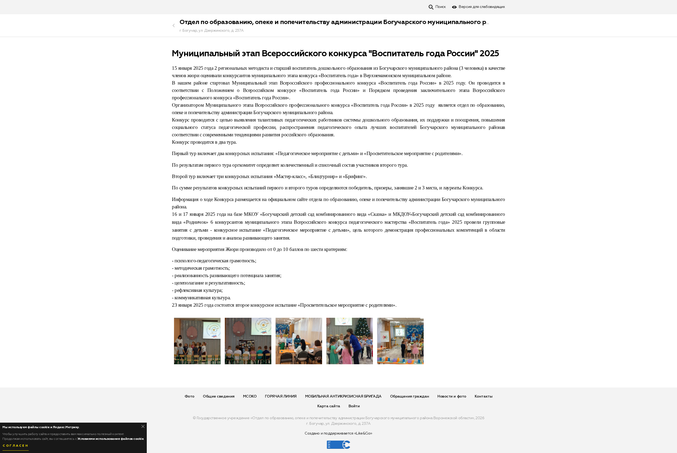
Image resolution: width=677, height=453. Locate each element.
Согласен (16, 445)
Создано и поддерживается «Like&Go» (338, 433)
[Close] (142, 426)
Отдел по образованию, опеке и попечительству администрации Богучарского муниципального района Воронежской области (378, 22)
